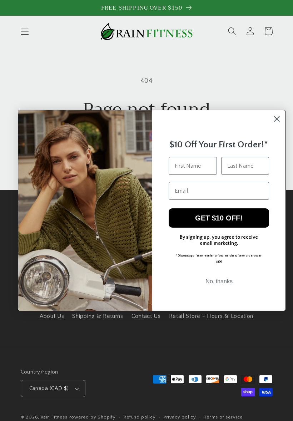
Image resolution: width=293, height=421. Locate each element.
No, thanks (219, 281)
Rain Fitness (55, 417)
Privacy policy (180, 417)
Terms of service (223, 417)
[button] (25, 31)
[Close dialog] (276, 119)
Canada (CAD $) (49, 388)
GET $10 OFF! (219, 218)
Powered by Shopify (92, 417)
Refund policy (139, 417)
